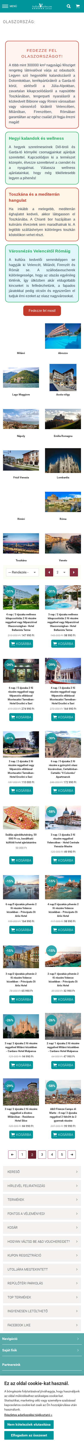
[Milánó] (21, 336)
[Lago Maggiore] (21, 377)
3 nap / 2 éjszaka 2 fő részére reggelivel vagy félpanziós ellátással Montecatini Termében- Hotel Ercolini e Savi (21, 769)
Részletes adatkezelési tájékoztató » (28, 1415)
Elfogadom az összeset (29, 1435)
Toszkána (21, 560)
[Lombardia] (63, 460)
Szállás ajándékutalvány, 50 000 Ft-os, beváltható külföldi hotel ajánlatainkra (21, 838)
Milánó (21, 353)
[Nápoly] (21, 419)
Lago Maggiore (21, 394)
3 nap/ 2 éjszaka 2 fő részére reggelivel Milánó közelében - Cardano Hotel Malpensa (21, 1047)
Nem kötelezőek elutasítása (29, 1424)
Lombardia (63, 477)
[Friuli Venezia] (21, 460)
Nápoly (21, 436)
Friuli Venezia (21, 477)
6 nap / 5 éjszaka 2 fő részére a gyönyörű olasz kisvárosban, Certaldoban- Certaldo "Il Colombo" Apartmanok (63, 769)
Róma (63, 518)
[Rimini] (21, 502)
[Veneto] (63, 543)
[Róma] (63, 502)
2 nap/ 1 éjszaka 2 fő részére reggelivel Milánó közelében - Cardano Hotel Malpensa (63, 1047)
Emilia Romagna (63, 436)
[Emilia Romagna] (63, 419)
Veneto (63, 560)
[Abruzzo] (63, 336)
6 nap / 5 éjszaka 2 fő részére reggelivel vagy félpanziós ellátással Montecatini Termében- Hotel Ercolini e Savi (21, 695)
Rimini (21, 518)
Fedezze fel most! (42, 311)
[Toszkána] (21, 543)
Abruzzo (63, 353)
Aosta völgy (63, 394)
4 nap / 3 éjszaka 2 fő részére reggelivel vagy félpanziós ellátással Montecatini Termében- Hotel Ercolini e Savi (63, 695)
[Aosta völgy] (63, 377)
